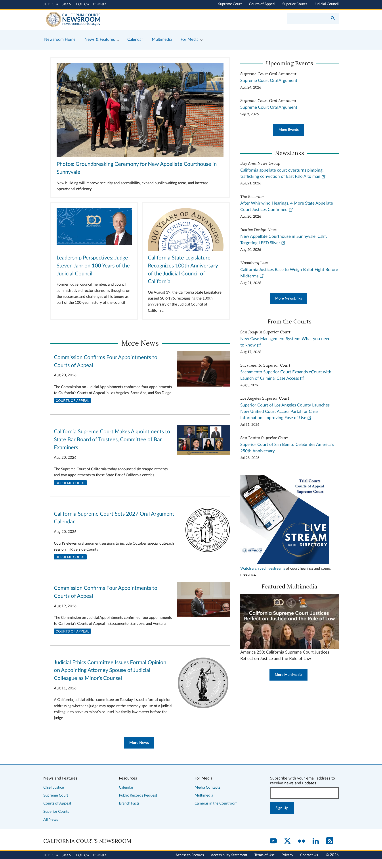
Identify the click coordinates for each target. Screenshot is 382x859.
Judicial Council (326, 4)
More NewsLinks (288, 298)
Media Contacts (207, 787)
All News (50, 819)
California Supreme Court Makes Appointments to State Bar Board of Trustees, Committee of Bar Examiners (112, 439)
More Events (289, 130)
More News (139, 743)
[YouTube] (273, 841)
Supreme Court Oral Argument (268, 81)
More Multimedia (288, 675)
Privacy (287, 855)
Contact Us (309, 855)
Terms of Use (264, 855)
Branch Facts (129, 803)
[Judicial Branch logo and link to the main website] (75, 4)
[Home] (117, 20)
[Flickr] (301, 841)
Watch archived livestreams (262, 568)
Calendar (126, 787)
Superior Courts (294, 4)
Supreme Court (230, 4)
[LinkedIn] (315, 841)
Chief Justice (53, 787)
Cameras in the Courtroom (216, 803)
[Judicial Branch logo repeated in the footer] (75, 855)
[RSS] (329, 841)
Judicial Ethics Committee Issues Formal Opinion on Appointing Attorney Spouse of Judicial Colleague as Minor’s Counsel (110, 670)
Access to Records (190, 855)
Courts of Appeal (262, 4)
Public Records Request (138, 795)
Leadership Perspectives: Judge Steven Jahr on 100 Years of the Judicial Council (93, 266)
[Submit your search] (333, 18)
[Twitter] (287, 841)
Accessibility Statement (229, 855)
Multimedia (204, 795)
